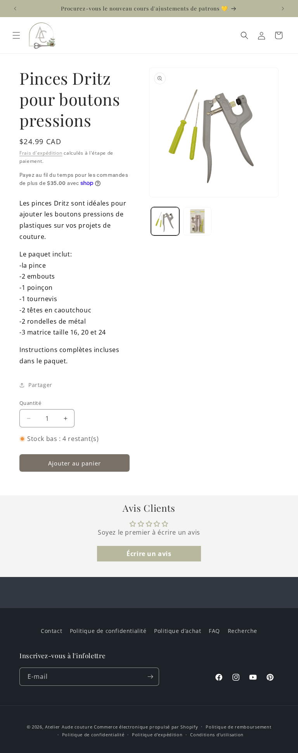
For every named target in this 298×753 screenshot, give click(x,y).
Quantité (30, 402)
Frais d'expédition (40, 153)
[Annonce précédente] (15, 8)
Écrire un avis (148, 553)
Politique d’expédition (157, 734)
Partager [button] (40, 385)
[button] (16, 35)
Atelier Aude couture (68, 727)
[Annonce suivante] (282, 8)
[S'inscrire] (150, 677)
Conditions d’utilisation (217, 734)
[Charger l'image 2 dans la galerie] (197, 221)
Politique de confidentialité (108, 630)
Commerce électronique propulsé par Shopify (146, 727)
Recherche (242, 630)
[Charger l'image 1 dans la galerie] (165, 221)
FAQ (214, 630)
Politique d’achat (177, 630)
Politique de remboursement (238, 727)
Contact (51, 630)
